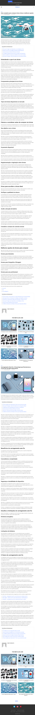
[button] (13, 1)
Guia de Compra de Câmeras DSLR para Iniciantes (11, 51)
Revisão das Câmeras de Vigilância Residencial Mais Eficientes (13, 50)
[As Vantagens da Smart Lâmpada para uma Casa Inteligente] (9, 325)
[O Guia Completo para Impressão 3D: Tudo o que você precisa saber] (9, 353)
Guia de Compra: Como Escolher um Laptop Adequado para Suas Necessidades (16, 296)
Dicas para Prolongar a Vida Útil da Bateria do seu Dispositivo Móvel (14, 56)
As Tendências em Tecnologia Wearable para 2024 (11, 630)
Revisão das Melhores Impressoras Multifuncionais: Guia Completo (14, 54)
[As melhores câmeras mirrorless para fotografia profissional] (9, 339)
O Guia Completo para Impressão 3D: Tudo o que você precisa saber (14, 404)
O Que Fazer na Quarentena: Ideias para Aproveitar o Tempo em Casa (15, 299)
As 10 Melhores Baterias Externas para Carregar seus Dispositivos (14, 53)
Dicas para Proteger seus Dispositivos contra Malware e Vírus (13, 49)
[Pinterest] (21, 706)
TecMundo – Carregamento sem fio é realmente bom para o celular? (14, 599)
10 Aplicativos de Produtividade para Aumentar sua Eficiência (13, 407)
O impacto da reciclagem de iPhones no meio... (15, 1)
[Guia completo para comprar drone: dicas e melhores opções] (26, 687)
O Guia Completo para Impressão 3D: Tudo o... (9, 360)
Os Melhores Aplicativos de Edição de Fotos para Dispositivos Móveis (14, 303)
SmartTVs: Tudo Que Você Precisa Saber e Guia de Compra (13, 410)
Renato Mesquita (7, 14)
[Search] (33, 7)
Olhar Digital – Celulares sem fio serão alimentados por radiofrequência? (15, 597)
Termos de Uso (13, 710)
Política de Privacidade (20, 710)
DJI (3, 289)
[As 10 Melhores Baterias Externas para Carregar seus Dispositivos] (26, 325)
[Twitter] (16, 4)
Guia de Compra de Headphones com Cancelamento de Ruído (13, 632)
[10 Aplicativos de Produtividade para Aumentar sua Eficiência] (26, 339)
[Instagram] (17, 4)
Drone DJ (4, 288)
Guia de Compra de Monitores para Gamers (10, 302)
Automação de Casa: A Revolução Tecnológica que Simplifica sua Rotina (15, 298)
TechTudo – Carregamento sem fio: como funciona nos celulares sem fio (15, 596)
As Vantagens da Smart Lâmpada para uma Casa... (9, 331)
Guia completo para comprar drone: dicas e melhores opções (13, 636)
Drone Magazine (5, 291)
